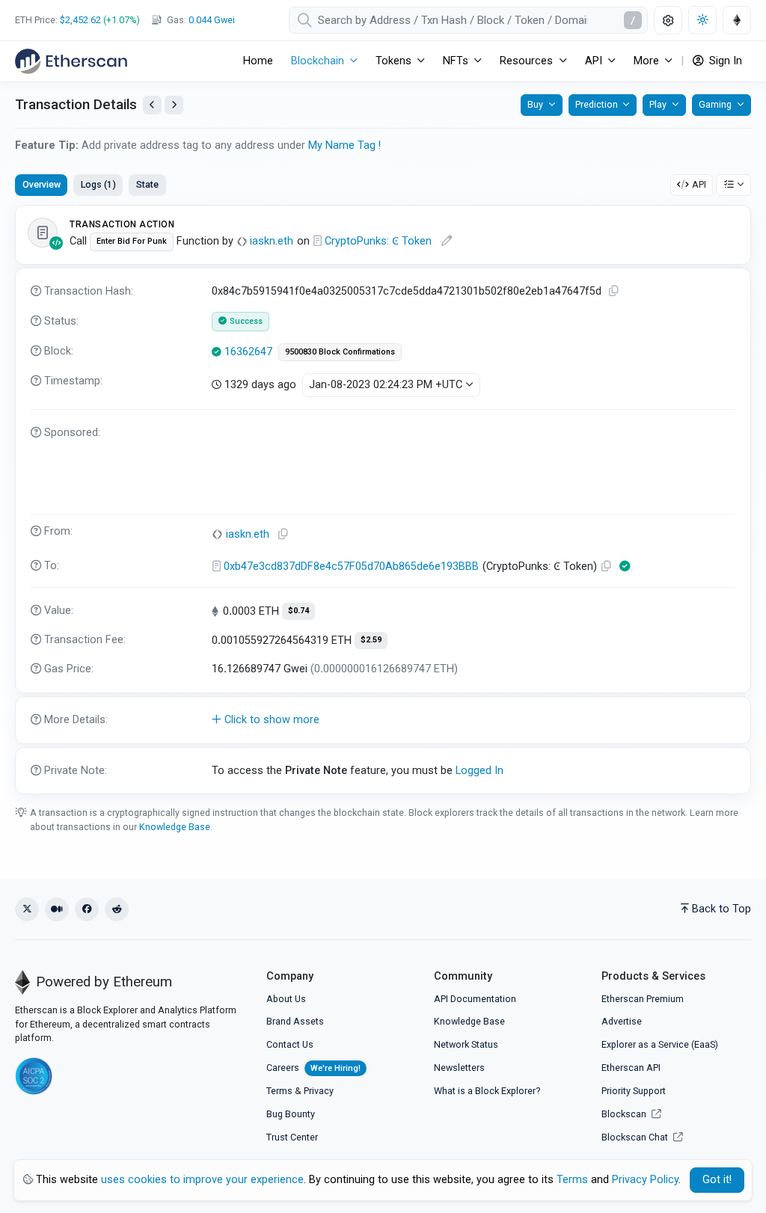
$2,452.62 (80, 19)
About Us (286, 998)
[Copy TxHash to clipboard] (614, 291)
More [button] (646, 61)
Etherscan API (631, 1067)
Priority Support (633, 1090)
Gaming (715, 104)
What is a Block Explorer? (487, 1090)
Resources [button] (526, 61)
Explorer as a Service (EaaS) (659, 1044)
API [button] (593, 61)
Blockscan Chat (635, 1137)
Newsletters (459, 1067)
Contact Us (289, 1044)
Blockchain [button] (317, 61)
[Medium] (57, 909)
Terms (279, 1090)
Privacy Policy (645, 1179)
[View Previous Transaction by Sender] (152, 105)
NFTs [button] (455, 61)
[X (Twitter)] (27, 909)
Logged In (479, 770)
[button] (383, 720)
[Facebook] (87, 909)
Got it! (717, 1179)
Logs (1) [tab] (98, 184)
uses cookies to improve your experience (202, 1179)
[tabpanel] (383, 499)
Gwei (212, 19)
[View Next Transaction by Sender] (174, 105)
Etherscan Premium (642, 998)
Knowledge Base (174, 826)
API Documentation (475, 998)
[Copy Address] (283, 534)
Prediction (596, 104)
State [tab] (147, 184)
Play (658, 104)
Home (258, 61)
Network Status (466, 1044)
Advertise (621, 1021)
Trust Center (292, 1137)
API (699, 184)
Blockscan (625, 1114)
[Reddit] (117, 909)
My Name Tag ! (344, 145)
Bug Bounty (290, 1114)
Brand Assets (295, 1021)
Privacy (319, 1090)
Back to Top (721, 909)
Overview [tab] (41, 184)
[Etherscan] (71, 61)
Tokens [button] (393, 61)
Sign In (724, 61)
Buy (535, 104)
